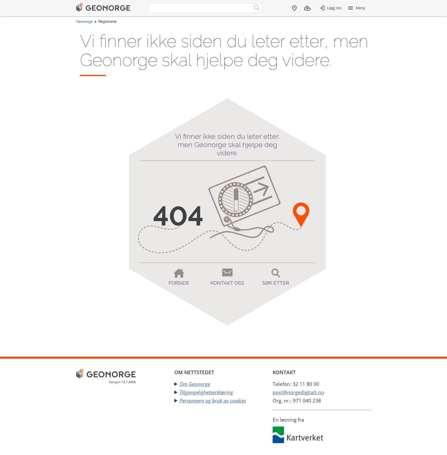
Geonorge (84, 21)
